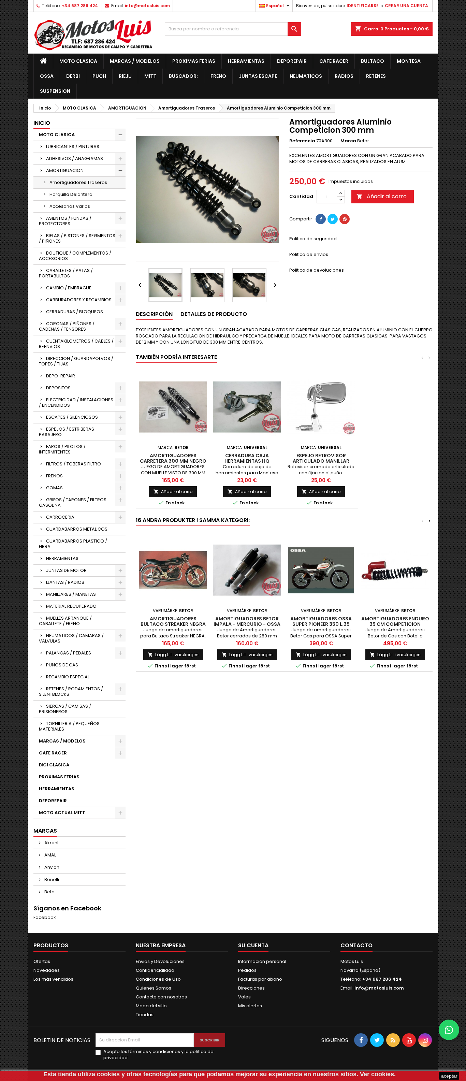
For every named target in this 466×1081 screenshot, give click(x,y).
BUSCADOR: (183, 76)
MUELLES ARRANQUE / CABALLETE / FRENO (65, 621)
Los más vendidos (53, 979)
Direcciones (251, 988)
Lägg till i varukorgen (173, 655)
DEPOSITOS (58, 388)
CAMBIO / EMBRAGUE (68, 288)
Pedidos (247, 970)
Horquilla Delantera (70, 194)
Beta (49, 892)
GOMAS (54, 488)
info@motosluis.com (147, 6)
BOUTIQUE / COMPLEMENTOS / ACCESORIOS (75, 256)
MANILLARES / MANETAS (71, 594)
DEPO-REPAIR (60, 376)
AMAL (49, 855)
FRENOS (54, 476)
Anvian (51, 867)
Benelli (51, 879)
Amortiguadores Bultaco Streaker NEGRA (173, 621)
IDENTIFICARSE (363, 6)
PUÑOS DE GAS (62, 665)
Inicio (41, 123)
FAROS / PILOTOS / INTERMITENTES (62, 449)
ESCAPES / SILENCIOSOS (72, 417)
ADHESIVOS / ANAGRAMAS (74, 158)
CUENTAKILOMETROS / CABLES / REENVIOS (76, 344)
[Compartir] (321, 219)
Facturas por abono (260, 979)
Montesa (409, 61)
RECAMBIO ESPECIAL (67, 677)
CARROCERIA (60, 517)
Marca (348, 141)
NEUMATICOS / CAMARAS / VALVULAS (71, 638)
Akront (51, 842)
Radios (344, 76)
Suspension (55, 91)
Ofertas (41, 961)
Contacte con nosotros (161, 997)
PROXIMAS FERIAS (193, 61)
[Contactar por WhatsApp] (449, 1030)
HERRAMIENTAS (246, 61)
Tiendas (145, 1014)
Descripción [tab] (154, 314)
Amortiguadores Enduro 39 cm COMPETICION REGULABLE (395, 624)
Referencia (302, 141)
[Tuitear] (332, 219)
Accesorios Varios (69, 206)
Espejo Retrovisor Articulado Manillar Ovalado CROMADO (321, 461)
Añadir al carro (381, 196)
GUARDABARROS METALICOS (76, 529)
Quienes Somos (153, 988)
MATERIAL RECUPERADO (71, 606)
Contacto (356, 945)
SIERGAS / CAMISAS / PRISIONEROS (65, 709)
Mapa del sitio (151, 1006)
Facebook (44, 917)
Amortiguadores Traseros (78, 182)
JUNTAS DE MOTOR (66, 570)
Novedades (46, 970)
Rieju (125, 76)
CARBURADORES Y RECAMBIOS (79, 300)
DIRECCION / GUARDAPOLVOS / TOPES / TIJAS (76, 361)
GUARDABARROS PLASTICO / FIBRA (73, 544)
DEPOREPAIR (292, 61)
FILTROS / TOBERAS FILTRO (73, 464)
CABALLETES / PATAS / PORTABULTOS (66, 273)
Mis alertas (250, 1006)
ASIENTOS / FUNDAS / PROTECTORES (65, 221)
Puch (99, 76)
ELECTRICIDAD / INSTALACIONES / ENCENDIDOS (76, 402)
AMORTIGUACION (65, 170)
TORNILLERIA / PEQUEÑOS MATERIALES (69, 726)
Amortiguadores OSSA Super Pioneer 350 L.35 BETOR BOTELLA (321, 624)
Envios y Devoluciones (160, 961)
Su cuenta (253, 945)
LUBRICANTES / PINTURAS (72, 146)
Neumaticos (306, 76)
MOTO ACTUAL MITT (62, 812)
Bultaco (372, 61)
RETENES (376, 76)
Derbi (73, 76)
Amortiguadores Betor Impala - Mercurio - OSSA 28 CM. (247, 624)
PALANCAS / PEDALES (68, 653)
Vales (244, 997)
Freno (218, 76)
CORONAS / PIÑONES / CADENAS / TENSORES (66, 326)
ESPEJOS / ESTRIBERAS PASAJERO (66, 432)
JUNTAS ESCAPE (258, 76)
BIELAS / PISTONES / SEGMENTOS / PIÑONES (77, 238)
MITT (150, 76)
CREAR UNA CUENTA (406, 6)
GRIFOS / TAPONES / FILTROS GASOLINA (72, 502)
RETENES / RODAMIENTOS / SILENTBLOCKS (71, 691)
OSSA (47, 76)
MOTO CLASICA (78, 61)
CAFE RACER (333, 61)
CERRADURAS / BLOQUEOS (74, 311)
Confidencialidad (155, 970)
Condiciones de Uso (158, 979)
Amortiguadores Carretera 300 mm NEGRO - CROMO (173, 461)
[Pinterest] (344, 219)
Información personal (262, 961)
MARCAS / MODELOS (135, 61)
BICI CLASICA (54, 765)
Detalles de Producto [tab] (213, 314)
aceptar (449, 1076)
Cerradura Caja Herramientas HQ (247, 458)
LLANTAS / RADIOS (65, 582)
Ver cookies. (378, 1074)
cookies (108, 1074)
